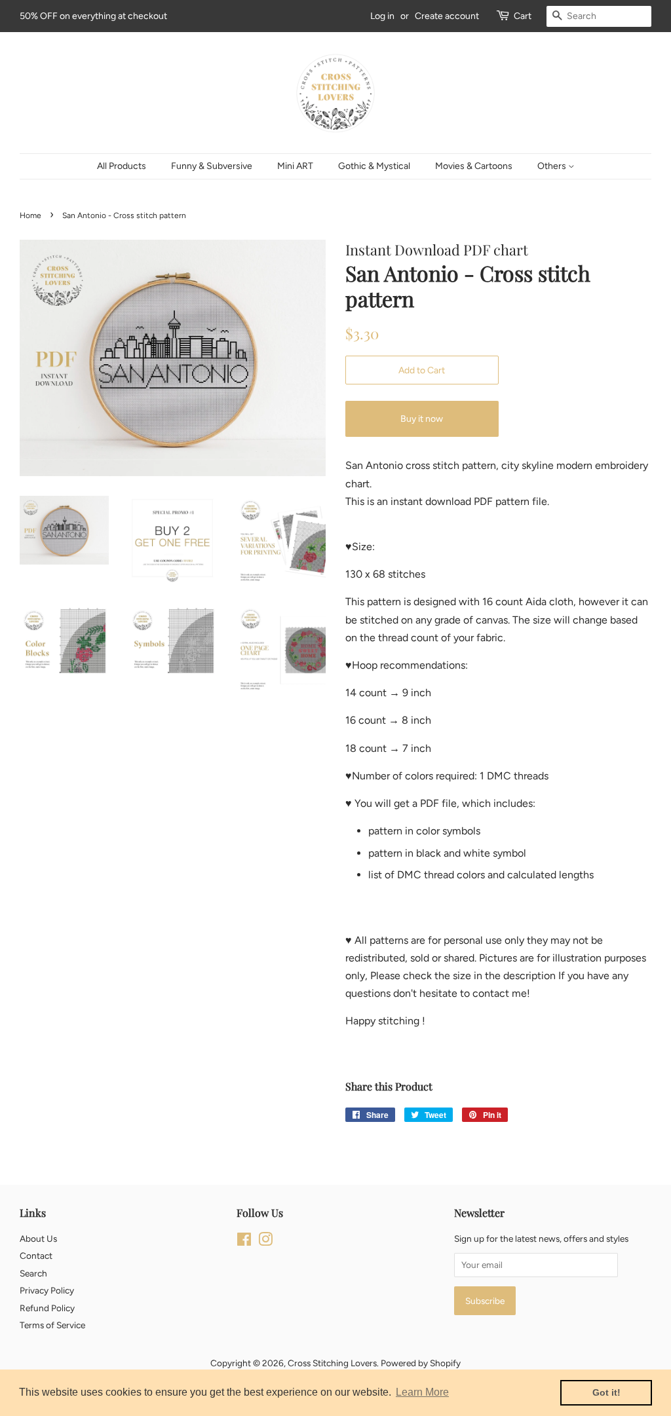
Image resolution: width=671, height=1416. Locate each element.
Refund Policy (47, 1308)
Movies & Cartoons (473, 166)
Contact (36, 1255)
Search (33, 1273)
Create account (447, 16)
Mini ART (295, 166)
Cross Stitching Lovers (332, 1363)
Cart (522, 16)
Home (30, 215)
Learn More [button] (422, 1392)
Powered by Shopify (421, 1363)
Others (552, 166)
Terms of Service (52, 1325)
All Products (121, 166)
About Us (38, 1238)
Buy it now (421, 418)
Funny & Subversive (211, 166)
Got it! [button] (606, 1392)
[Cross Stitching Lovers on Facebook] (244, 1242)
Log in (382, 16)
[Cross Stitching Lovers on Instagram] (265, 1242)
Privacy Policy (47, 1290)
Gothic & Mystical (374, 166)
